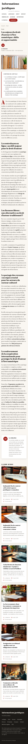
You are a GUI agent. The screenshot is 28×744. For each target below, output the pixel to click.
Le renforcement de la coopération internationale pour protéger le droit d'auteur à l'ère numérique (14, 93)
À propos (4, 20)
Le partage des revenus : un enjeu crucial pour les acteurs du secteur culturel (13, 87)
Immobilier (5, 17)
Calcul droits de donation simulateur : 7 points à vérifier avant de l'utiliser (12, 566)
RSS (13, 724)
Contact (13, 20)
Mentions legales (6, 724)
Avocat (23, 14)
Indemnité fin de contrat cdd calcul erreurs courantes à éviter (11, 527)
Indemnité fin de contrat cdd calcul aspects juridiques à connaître (11, 488)
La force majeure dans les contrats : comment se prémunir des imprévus (12, 606)
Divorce (12, 17)
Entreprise (20, 17)
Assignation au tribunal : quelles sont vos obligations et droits (11, 645)
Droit (18, 14)
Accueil (4, 14)
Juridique (11, 14)
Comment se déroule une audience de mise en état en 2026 (10, 685)
